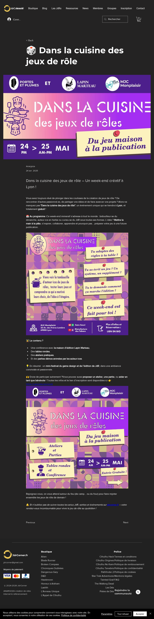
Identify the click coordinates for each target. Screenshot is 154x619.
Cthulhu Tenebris (105, 568)
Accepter (140, 613)
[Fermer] (150, 614)
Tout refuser (123, 613)
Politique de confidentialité (73, 615)
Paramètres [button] (106, 613)
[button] (139, 19)
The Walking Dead (104, 583)
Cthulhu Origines (105, 560)
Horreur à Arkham (50, 583)
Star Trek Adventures (103, 576)
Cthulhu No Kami (105, 564)
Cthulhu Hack (107, 556)
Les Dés (110, 587)
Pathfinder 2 (107, 572)
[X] (138, 592)
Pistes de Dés (107, 591)
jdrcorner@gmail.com (13, 562)
